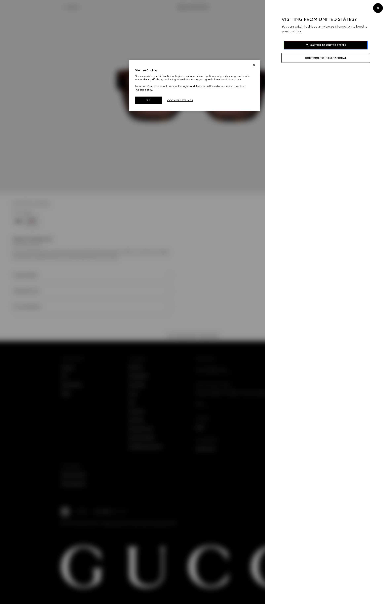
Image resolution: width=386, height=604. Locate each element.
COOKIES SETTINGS (180, 100)
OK (149, 100)
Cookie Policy (144, 89)
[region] (194, 85)
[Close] (378, 8)
